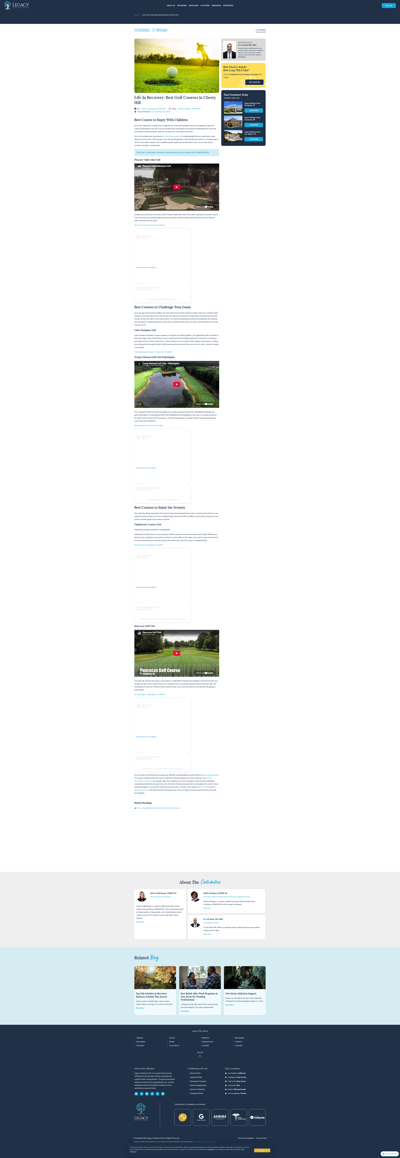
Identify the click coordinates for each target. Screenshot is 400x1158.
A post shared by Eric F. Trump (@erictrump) (162, 500)
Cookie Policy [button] (211, 1149)
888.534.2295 (203, 787)
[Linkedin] (163, 1094)
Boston (171, 1042)
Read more (140, 922)
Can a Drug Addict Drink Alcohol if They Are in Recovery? (159, 808)
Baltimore (205, 1038)
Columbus (238, 1045)
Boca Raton (140, 1042)
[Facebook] (136, 1094)
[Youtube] (147, 1094)
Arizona (172, 1038)
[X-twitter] (157, 1094)
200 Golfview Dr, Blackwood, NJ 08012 (148, 545)
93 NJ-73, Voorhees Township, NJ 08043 (149, 225)
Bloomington (239, 1038)
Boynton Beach (207, 1042)
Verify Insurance (211, 1141)
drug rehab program (210, 775)
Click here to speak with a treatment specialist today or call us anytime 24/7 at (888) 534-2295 (172, 152)
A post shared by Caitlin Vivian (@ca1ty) (162, 299)
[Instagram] (141, 1094)
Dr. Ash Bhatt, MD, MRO (161, 112)
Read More (140, 1008)
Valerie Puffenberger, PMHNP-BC (153, 109)
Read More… (242, 57)
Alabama (139, 1038)
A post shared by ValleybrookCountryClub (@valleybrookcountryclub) (162, 619)
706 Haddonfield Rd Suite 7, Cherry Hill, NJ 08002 (153, 352)
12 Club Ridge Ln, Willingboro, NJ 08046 (149, 694)
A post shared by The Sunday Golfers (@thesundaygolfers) (162, 768)
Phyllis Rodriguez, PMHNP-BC (189, 109)
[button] (171, 5)
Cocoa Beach (174, 1045)
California (238, 1042)
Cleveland (140, 1045)
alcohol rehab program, (171, 136)
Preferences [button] (133, 1151)
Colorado (205, 1045)
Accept (262, 1150)
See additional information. (200, 1141)
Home (136, 15)
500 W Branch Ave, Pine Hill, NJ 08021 (148, 426)
